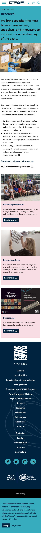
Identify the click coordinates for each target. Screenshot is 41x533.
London (20, 438)
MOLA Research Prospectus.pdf (15, 167)
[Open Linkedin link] (33, 462)
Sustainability (20, 375)
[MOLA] (16, 2)
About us (21, 426)
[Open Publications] (20, 301)
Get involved (20, 417)
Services (20, 403)
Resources (20, 422)
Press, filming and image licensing (21, 389)
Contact (28, 2)
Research (20, 408)
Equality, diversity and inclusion (20, 380)
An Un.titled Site (20, 364)
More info (13, 519)
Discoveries (20, 412)
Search (38, 2)
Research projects (11, 260)
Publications (8, 318)
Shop (33, 2)
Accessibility (20, 494)
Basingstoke (20, 452)
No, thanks (16, 525)
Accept (6, 525)
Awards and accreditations (21, 394)
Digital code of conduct (20, 398)
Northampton (20, 442)
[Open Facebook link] (8, 462)
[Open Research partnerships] (20, 187)
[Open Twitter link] (16, 462)
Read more (9, 220)
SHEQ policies (20, 384)
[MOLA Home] (20, 353)
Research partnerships (13, 205)
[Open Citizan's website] (11, 478)
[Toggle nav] (5, 3)
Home (3, 9)
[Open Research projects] (20, 243)
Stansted (21, 447)
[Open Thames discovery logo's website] (27, 478)
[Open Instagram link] (25, 462)
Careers (20, 371)
